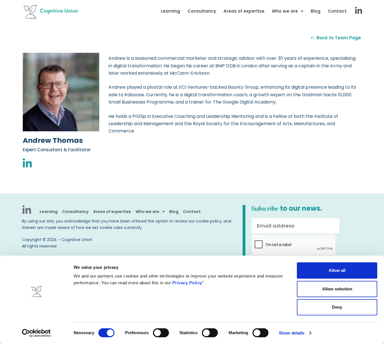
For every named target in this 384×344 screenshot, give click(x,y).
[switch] (161, 332)
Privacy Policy (187, 282)
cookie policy (209, 221)
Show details (291, 333)
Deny (337, 307)
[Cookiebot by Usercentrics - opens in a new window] (36, 333)
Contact (337, 11)
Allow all (337, 270)
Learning (170, 11)
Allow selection (337, 288)
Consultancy (202, 11)
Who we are (285, 11)
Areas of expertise (244, 11)
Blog (315, 11)
